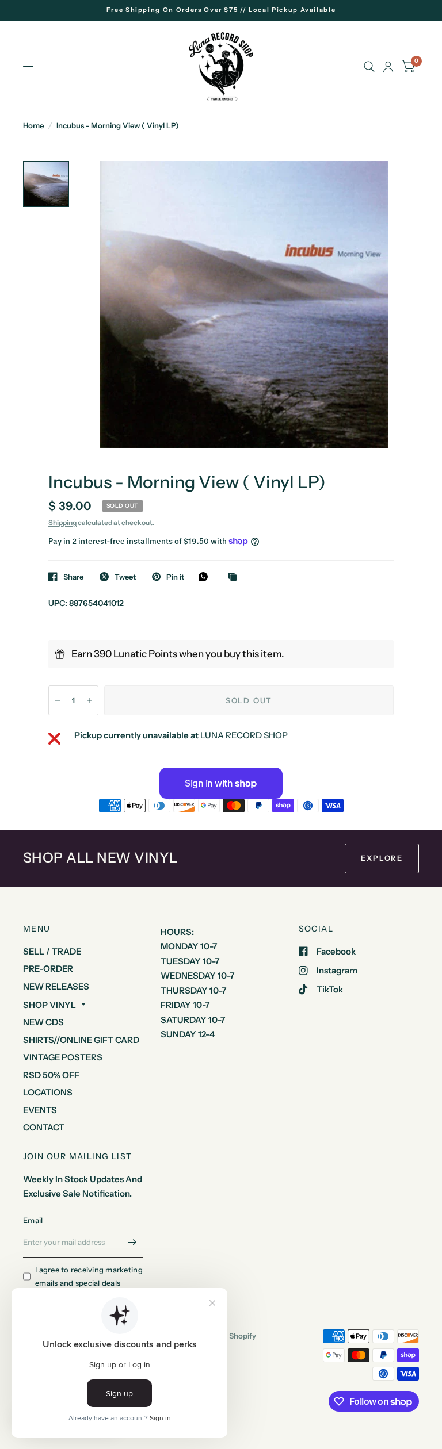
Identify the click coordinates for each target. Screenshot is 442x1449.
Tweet (125, 576)
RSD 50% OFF (51, 1075)
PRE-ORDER (48, 968)
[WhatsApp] (206, 576)
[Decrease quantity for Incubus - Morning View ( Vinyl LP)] (57, 700)
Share (73, 576)
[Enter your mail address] (131, 1243)
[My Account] (388, 67)
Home (33, 125)
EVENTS (40, 1110)
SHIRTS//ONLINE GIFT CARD (81, 1039)
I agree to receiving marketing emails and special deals (89, 1276)
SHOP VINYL (49, 1004)
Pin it (175, 576)
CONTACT (43, 1127)
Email (33, 1220)
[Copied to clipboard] (235, 577)
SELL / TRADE (52, 951)
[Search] (369, 67)
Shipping (62, 522)
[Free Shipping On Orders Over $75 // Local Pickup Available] (221, 10)
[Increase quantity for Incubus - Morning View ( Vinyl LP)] (89, 700)
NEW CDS (43, 1022)
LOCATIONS (48, 1092)
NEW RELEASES (56, 986)
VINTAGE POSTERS (62, 1057)
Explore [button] (382, 857)
